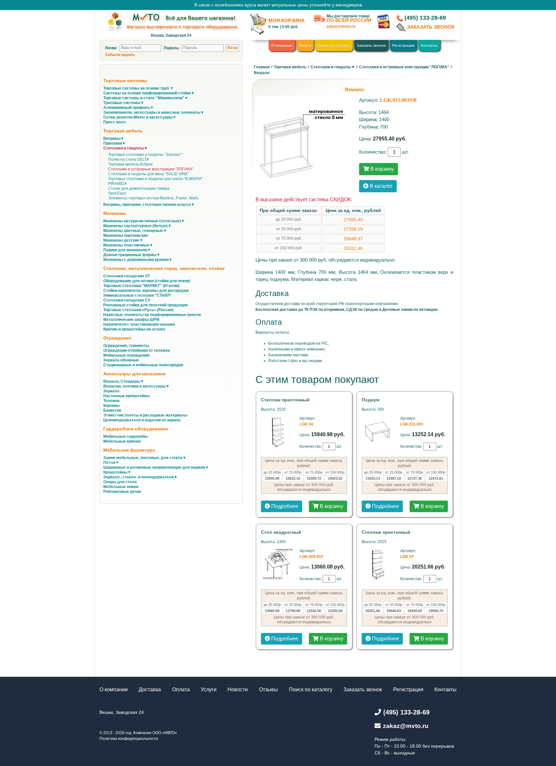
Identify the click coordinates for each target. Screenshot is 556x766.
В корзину (381, 169)
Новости (237, 689)
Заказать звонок (371, 45)
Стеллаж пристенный (285, 399)
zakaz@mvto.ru (341, 26)
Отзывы (268, 689)
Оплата (181, 689)
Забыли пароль (120, 55)
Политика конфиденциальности (128, 738)
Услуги (305, 45)
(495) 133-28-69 (425, 17)
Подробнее (284, 506)
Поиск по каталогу (334, 45)
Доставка (150, 689)
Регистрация (403, 45)
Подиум (370, 399)
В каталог (380, 186)
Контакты (429, 45)
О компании (282, 45)
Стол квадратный (281, 532)
